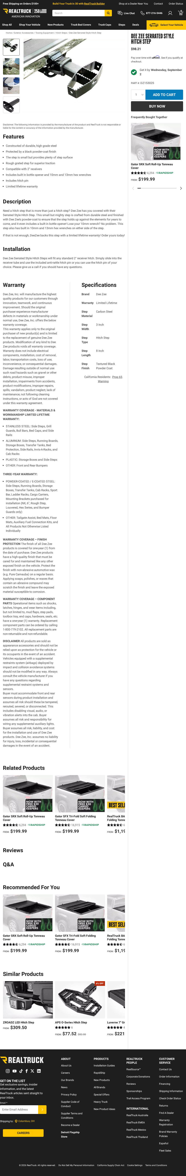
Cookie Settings (134, 1165)
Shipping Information (171, 1091)
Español (163, 1143)
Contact (158, 3)
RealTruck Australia (137, 1115)
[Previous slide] (133, 188)
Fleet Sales (165, 1150)
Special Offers (101, 1094)
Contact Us (165, 1069)
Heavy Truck (101, 1101)
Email (3, 1103)
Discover (7, 34)
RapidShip (99, 1072)
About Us (66, 1065)
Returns (163, 1105)
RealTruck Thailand (137, 1137)
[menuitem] (7, 25)
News (64, 1087)
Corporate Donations (138, 1076)
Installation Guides (104, 1065)
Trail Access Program (138, 1098)
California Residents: (103, 379)
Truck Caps (104, 24)
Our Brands (67, 1080)
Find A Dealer (166, 1112)
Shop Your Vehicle (29, 24)
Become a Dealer (70, 1125)
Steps (121, 24)
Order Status (176, 3)
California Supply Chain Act (110, 1165)
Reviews (131, 1083)
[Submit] (42, 1109)
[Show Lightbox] (73, 76)
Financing (164, 1083)
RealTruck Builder (94, 3)
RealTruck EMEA (135, 1122)
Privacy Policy (69, 1094)
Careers (65, 1072)
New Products (56, 24)
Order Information (169, 1076)
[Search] (108, 13)
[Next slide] (181, 188)
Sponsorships (134, 1091)
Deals (135, 24)
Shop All (7, 24)
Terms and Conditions (156, 1165)
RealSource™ (133, 1069)
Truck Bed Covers (81, 24)
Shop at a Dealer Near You (133, 3)
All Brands (99, 1087)
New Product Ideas (104, 1109)
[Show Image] (11, 47)
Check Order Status (170, 1098)
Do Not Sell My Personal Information (76, 1165)
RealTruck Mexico (136, 1129)
